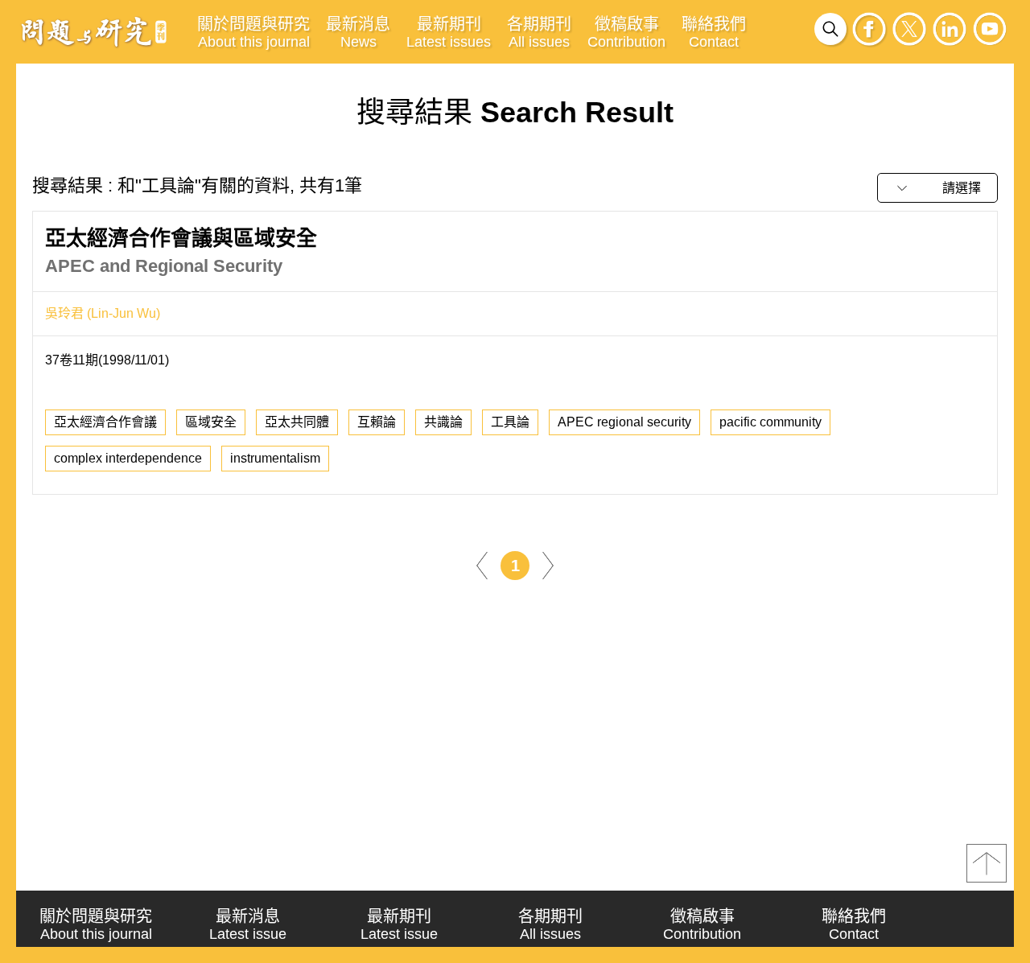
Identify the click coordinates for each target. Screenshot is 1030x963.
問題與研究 (94, 31)
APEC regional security (624, 422)
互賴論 (376, 422)
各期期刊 (539, 32)
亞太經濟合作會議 (105, 422)
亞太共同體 (297, 422)
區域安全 (211, 422)
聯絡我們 (714, 32)
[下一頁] (548, 564)
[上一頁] (482, 564)
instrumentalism (275, 458)
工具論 (510, 422)
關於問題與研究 (253, 32)
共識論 (443, 422)
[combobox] (937, 188)
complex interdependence (128, 458)
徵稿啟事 (626, 32)
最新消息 (358, 32)
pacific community (770, 422)
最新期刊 (448, 32)
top (986, 863)
